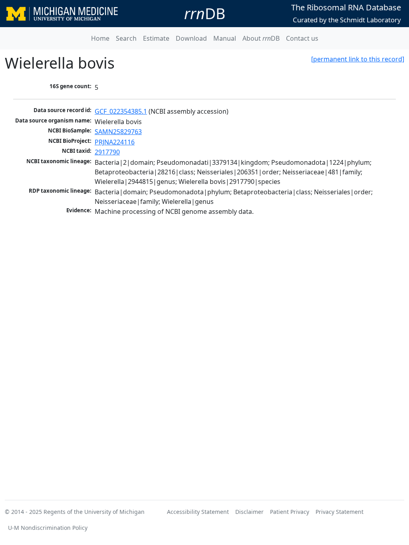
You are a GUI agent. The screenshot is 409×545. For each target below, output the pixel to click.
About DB (261, 38)
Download (191, 38)
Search (126, 38)
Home (100, 38)
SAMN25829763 (118, 131)
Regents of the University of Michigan (94, 511)
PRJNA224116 (115, 142)
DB (204, 13)
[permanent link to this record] (357, 59)
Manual (224, 38)
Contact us (302, 38)
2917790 (107, 152)
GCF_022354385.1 (121, 111)
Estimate (156, 38)
